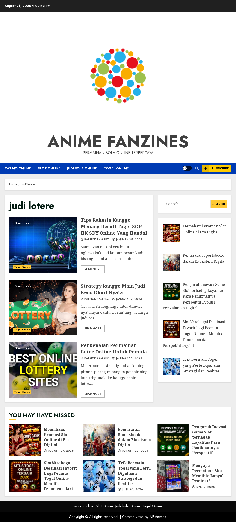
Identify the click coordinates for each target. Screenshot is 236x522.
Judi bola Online (82, 168)
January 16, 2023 (129, 358)
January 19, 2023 (129, 299)
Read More (92, 269)
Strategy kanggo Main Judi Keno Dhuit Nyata (43, 307)
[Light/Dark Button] (187, 168)
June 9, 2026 (205, 487)
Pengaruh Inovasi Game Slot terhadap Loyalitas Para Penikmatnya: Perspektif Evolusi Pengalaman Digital (173, 440)
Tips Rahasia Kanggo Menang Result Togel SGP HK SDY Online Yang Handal (43, 245)
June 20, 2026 (132, 489)
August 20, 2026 (135, 451)
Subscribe (220, 168)
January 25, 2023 (129, 240)
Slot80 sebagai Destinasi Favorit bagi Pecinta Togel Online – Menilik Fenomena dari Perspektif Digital (25, 476)
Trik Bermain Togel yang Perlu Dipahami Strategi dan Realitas (99, 476)
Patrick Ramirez (96, 240)
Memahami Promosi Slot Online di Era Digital (25, 440)
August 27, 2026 (61, 451)
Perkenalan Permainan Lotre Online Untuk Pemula (43, 370)
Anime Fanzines (118, 141)
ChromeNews (133, 516)
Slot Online (49, 168)
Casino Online (18, 168)
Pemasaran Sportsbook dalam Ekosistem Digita (99, 440)
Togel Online (116, 168)
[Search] (197, 168)
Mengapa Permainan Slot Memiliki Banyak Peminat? (173, 476)
